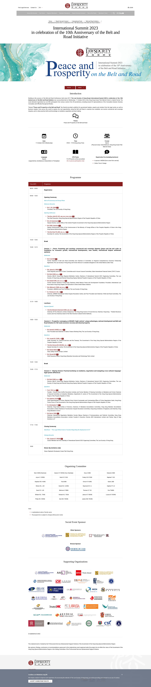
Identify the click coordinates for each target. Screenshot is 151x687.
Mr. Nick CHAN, (53, 274)
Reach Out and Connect (78, 13)
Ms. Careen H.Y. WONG (53, 438)
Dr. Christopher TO (52, 405)
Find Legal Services (23, 7)
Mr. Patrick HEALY (52, 349)
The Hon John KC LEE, (59, 216)
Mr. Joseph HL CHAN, (54, 338)
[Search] (114, 13)
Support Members (52, 13)
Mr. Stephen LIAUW (52, 398)
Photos (69, 87)
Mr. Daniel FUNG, (55, 280)
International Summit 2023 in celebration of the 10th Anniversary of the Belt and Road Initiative (74, 22)
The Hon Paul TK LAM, (56, 232)
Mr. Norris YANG (52, 413)
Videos (79, 87)
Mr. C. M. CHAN (51, 207)
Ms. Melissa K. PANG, (56, 287)
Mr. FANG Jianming (52, 225)
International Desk (77, 21)
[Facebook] (117, 13)
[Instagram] (119, 13)
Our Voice (42, 13)
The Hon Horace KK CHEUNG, (57, 345)
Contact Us (34, 7)
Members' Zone (103, 13)
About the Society (32, 13)
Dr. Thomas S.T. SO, (53, 292)
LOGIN (131, 7)
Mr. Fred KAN (51, 259)
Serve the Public (92, 13)
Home (50, 21)
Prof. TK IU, (51, 390)
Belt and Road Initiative (92, 21)
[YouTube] (123, 13)
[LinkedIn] (121, 13)
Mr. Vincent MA (51, 354)
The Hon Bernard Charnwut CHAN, (60, 310)
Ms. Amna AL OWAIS (53, 269)
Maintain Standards (64, 13)
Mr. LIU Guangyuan (52, 221)
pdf (57, 207)
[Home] (84, 5)
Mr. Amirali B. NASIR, (55, 329)
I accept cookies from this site (40, 681)
